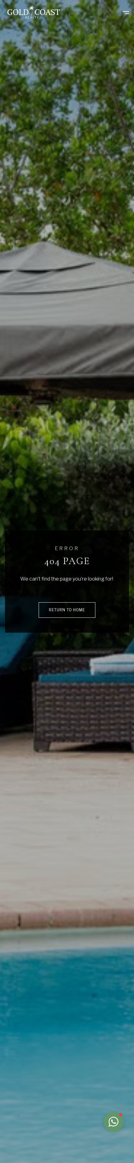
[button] (113, 1122)
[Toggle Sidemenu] (123, 12)
